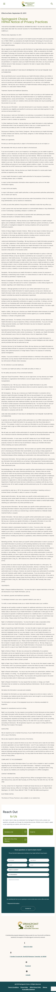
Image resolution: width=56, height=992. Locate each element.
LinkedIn (28, 975)
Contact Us (28, 908)
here (38, 798)
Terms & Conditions (13, 987)
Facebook (28, 966)
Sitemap (45, 987)
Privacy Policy (24, 987)
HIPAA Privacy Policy (35, 987)
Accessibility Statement (28, 989)
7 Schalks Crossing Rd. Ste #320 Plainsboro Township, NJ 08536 (28, 956)
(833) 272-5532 (28, 946)
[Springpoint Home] (28, 6)
